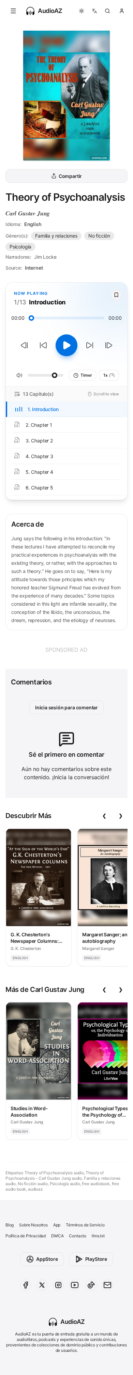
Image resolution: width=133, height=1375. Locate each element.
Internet (34, 268)
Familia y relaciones (56, 236)
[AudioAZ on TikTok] (91, 1285)
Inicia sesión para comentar (66, 707)
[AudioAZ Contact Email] (107, 1285)
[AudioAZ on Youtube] (74, 1285)
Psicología (20, 247)
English (33, 224)
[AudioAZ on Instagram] (58, 1285)
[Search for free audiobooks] (107, 10)
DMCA (57, 1235)
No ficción (99, 236)
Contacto (77, 1235)
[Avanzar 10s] (90, 345)
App (56, 1224)
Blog (9, 1224)
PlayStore (96, 1259)
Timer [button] (86, 375)
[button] (13, 11)
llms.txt (98, 1235)
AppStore (47, 1259)
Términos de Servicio (85, 1224)
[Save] (116, 294)
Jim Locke (45, 257)
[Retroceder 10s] (43, 345)
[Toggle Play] (66, 345)
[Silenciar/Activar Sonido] (19, 375)
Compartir (70, 176)
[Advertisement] (66, 649)
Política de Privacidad (25, 1235)
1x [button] (105, 375)
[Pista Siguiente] (109, 345)
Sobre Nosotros (33, 1224)
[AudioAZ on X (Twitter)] (41, 1285)
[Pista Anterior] (24, 345)
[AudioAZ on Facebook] (25, 1285)
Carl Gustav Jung (27, 213)
